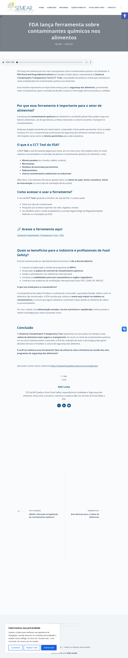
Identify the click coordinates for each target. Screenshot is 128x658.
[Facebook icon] (59, 405)
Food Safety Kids (96, 7)
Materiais (64, 7)
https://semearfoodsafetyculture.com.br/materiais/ (74, 366)
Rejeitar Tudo (32, 647)
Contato (112, 7)
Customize (15, 647)
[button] (125, 15)
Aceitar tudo (49, 647)
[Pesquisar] (121, 7)
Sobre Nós (51, 7)
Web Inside (72, 653)
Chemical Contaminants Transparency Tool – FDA (40, 235)
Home (41, 7)
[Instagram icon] (69, 405)
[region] (32, 638)
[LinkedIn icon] (64, 405)
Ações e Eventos (78, 7)
